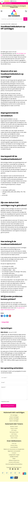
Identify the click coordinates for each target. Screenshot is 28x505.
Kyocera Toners (14, 436)
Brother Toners (14, 426)
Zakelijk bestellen (14, 456)
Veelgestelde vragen (14, 454)
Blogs (14, 458)
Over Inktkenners (14, 441)
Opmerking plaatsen (8, 406)
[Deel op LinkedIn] (7, 316)
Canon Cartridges (14, 417)
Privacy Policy (14, 445)
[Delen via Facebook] (2, 316)
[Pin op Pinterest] (10, 316)
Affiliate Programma (14, 460)
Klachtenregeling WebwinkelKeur (14, 464)
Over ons (14, 443)
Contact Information (14, 462)
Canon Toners (14, 428)
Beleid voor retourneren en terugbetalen (14, 449)
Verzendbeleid (14, 447)
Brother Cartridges (14, 419)
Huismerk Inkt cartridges (14, 412)
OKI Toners (14, 434)
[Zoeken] (25, 19)
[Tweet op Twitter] (4, 316)
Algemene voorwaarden (14, 451)
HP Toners (14, 430)
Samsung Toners (14, 432)
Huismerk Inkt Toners (14, 424)
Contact (14, 453)
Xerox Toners (14, 437)
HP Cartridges (14, 415)
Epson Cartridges (14, 420)
